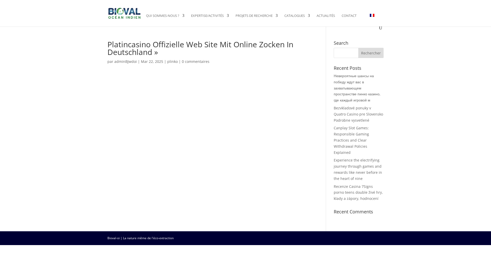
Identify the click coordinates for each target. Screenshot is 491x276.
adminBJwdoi (125, 61)
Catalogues (294, 16)
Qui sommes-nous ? (162, 16)
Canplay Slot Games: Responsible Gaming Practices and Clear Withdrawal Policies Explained (351, 140)
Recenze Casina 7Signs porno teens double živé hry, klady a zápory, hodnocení (358, 192)
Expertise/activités (207, 16)
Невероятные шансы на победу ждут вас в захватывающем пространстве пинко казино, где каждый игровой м (357, 87)
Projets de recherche (254, 16)
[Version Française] (372, 20)
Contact (349, 16)
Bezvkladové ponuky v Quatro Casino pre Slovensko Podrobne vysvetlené (358, 114)
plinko (172, 61)
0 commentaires (195, 61)
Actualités (326, 16)
